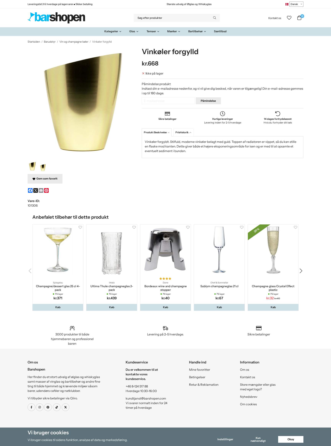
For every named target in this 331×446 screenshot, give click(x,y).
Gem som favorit (46, 178)
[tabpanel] (222, 147)
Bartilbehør (195, 31)
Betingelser (197, 377)
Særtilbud (220, 31)
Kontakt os (274, 18)
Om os (244, 370)
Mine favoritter (199, 370)
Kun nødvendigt (258, 439)
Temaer (151, 31)
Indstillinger (225, 439)
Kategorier (111, 31)
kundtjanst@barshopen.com (146, 398)
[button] (58, 307)
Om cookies (248, 404)
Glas (132, 31)
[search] (214, 18)
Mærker (172, 31)
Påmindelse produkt (156, 84)
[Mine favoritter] (289, 18)
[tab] (157, 132)
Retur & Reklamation (204, 384)
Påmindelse (208, 101)
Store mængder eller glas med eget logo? (258, 387)
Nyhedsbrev (248, 397)
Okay (291, 439)
